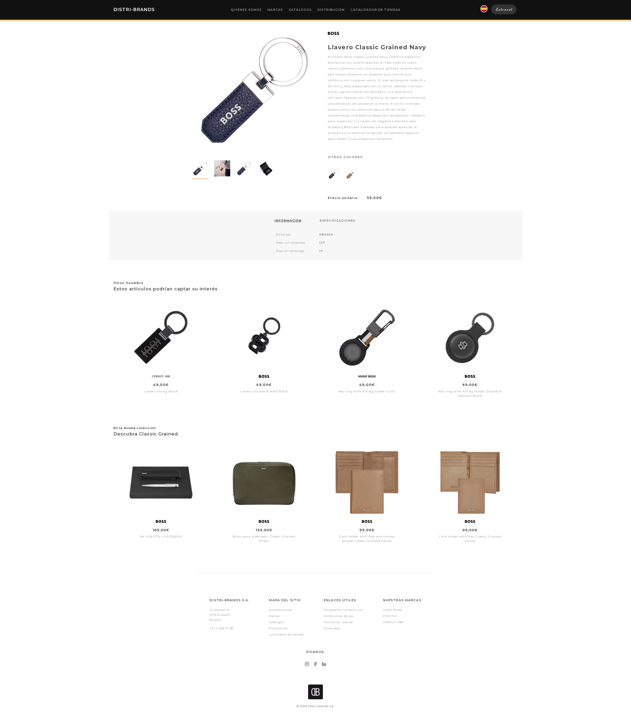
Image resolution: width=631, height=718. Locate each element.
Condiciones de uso (339, 616)
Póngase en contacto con (343, 610)
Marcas (275, 10)
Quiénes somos (246, 10)
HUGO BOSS (392, 610)
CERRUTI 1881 (393, 622)
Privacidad (332, 628)
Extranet (503, 9)
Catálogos (300, 10)
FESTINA (390, 616)
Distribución (331, 10)
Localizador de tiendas (376, 10)
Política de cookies (338, 622)
